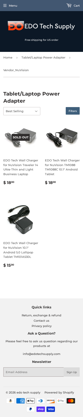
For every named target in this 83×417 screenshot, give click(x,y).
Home (7, 57)
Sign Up (72, 372)
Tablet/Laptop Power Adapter (43, 57)
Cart (76, 5)
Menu (13, 5)
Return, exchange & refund (41, 315)
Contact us (41, 320)
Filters (73, 111)
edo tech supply (28, 392)
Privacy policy (42, 326)
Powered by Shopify (59, 392)
